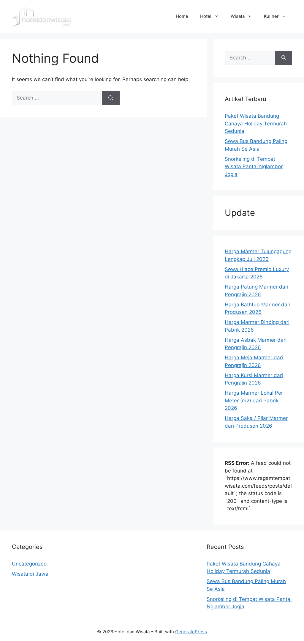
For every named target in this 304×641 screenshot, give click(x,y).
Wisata (238, 16)
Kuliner (271, 16)
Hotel (205, 16)
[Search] (111, 98)
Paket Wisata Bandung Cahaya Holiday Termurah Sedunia (256, 123)
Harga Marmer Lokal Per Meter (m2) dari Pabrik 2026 (254, 400)
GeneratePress (191, 631)
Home (182, 16)
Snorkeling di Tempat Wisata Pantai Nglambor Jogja (254, 166)
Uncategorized (29, 564)
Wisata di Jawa (30, 574)
